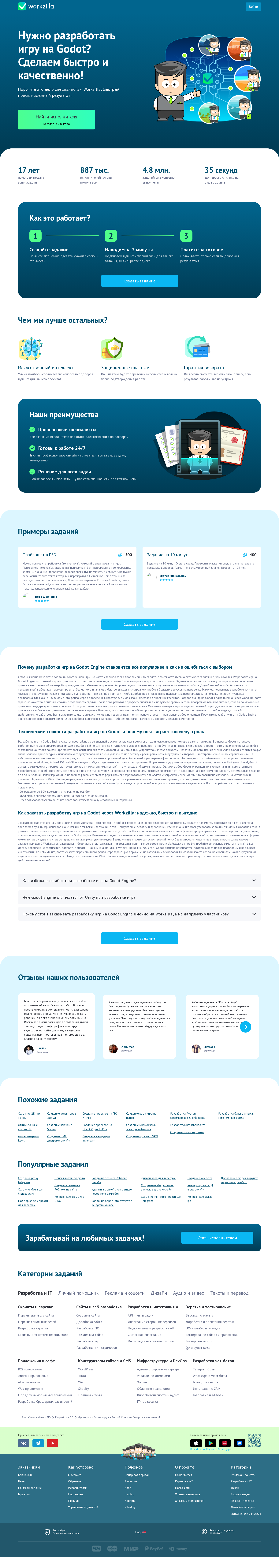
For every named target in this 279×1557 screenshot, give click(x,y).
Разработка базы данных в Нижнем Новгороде (236, 1115)
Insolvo (129, 1494)
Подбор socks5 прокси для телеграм (33, 1203)
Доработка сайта (89, 1322)
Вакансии (131, 1481)
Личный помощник (243, 1507)
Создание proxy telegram (28, 1180)
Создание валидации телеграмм (96, 1138)
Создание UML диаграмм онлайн (58, 1138)
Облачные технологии (153, 1388)
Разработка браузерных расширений (45, 1401)
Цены (21, 1481)
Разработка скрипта (33, 1328)
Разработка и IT (241, 1481)
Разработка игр (87, 1341)
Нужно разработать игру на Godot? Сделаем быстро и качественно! (119, 1417)
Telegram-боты (204, 1369)
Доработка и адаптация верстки (210, 1322)
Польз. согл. (182, 1488)
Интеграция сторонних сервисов (152, 1322)
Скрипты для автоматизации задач (44, 1334)
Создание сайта (88, 1315)
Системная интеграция (144, 1334)
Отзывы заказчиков (188, 1494)
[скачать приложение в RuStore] (239, 1443)
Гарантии (24, 1494)
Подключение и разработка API (151, 1328)
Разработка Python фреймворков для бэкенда (187, 1115)
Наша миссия (183, 1475)
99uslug (130, 1507)
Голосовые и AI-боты (208, 1395)
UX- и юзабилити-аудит (203, 1328)
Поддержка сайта (89, 1334)
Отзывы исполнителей (189, 1501)
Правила (73, 1501)
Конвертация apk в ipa (200, 1199)
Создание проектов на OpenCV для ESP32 (97, 1127)
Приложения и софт (36, 1360)
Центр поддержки (137, 1475)
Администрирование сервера (158, 1369)
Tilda (82, 1375)
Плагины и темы (90, 1395)
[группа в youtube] (52, 1443)
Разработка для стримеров (96, 1347)
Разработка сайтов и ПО (36, 1417)
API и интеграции (140, 1315)
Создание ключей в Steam (59, 1127)
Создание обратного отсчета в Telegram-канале (112, 1203)
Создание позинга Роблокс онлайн (109, 1180)
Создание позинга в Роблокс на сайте (67, 1187)
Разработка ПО (87, 1328)
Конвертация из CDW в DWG (69, 1199)
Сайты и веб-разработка (99, 1306)
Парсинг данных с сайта (36, 1315)
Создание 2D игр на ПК (29, 1115)
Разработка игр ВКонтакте (187, 1125)
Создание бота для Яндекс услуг (30, 1191)
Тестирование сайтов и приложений (212, 1334)
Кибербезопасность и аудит (158, 1395)
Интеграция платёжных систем (151, 1341)
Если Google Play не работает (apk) (211, 1449)
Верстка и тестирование (208, 1306)
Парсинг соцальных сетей (37, 1322)
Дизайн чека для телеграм (158, 1178)
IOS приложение (30, 1369)
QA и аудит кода (198, 1347)
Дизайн (235, 1488)
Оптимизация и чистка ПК (28, 1127)
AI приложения (29, 1382)
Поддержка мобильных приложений (45, 1395)
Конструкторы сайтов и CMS (104, 1360)
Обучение (74, 1481)
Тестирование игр (198, 1341)
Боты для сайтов (205, 1382)
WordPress (86, 1369)
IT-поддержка (147, 1401)
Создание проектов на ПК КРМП (100, 1115)
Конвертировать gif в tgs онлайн (200, 1187)
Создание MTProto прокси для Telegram (161, 1199)
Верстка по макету (199, 1315)
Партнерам (75, 1494)
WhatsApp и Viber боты (210, 1375)
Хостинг (143, 1382)
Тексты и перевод (242, 1501)
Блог (128, 1488)
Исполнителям (77, 1488)
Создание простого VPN (142, 1136)
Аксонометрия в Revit (28, 1138)
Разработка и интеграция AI (154, 1306)
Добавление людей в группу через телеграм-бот (239, 1180)
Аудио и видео (240, 1494)
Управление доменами (153, 1375)
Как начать (25, 1475)
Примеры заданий (30, 1488)
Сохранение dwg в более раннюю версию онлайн (157, 1187)
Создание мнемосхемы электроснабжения (141, 1127)
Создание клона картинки (187, 1132)
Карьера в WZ (184, 1481)
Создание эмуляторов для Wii (61, 1115)
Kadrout (130, 1501)
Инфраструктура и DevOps (162, 1360)
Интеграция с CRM (207, 1388)
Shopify (83, 1388)
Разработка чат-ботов (213, 1360)
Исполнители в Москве (246, 1513)
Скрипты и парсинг (35, 1306)
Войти (253, 6)
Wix (81, 1382)
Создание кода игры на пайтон (141, 1115)
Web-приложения (30, 1388)
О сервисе (74, 1475)
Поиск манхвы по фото (69, 1178)
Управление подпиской (83, 1507)
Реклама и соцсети (243, 1475)
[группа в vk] (23, 1443)
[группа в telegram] (38, 1443)
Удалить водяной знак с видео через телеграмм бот (112, 1191)
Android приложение (33, 1375)
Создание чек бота (200, 1178)
